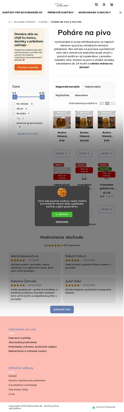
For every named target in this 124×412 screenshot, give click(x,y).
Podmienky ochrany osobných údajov (33, 346)
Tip (20, 118)
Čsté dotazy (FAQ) (18, 389)
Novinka (23, 113)
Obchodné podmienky (23, 342)
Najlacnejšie (93, 86)
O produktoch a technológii (23, 385)
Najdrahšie (62, 95)
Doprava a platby (20, 338)
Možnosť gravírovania (29, 125)
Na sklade (25, 103)
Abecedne (81, 95)
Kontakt (13, 376)
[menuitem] (22, 12)
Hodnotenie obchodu (62, 237)
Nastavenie (62, 221)
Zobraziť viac (62, 309)
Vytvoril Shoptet (105, 407)
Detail (60, 153)
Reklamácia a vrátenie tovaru (28, 351)
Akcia (22, 108)
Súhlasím (63, 214)
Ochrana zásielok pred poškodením (27, 380)
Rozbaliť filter (27, 134)
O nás (12, 394)
